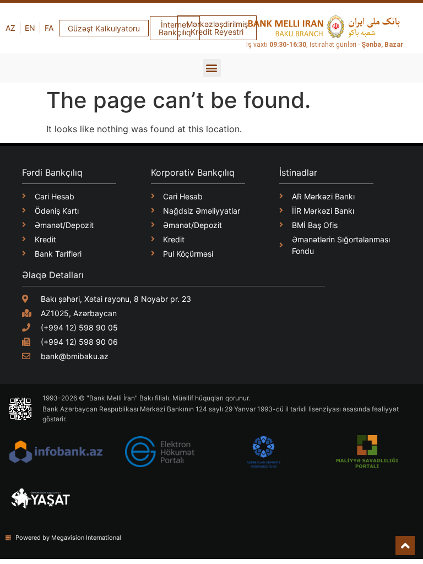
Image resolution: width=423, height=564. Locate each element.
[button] (212, 68)
